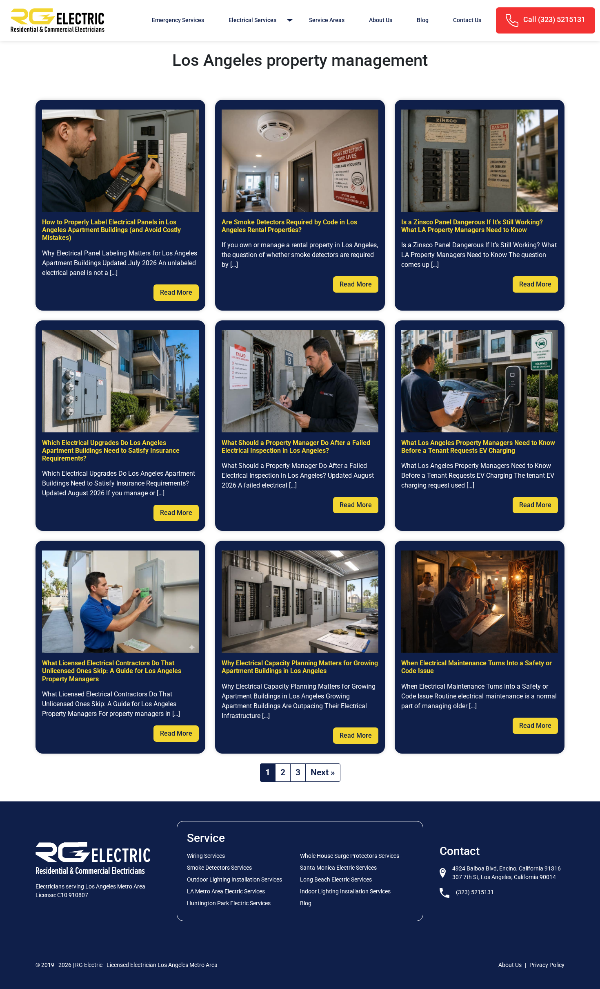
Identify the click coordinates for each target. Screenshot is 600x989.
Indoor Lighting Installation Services (345, 891)
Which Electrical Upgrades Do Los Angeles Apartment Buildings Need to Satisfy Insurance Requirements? (111, 450)
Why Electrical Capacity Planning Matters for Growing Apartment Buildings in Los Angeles (300, 667)
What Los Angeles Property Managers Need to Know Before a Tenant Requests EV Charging (478, 446)
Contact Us (467, 20)
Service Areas (326, 20)
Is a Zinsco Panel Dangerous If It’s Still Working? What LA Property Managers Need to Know (472, 226)
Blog (423, 20)
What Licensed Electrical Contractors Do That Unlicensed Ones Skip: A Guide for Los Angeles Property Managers (111, 670)
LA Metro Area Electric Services (226, 891)
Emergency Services (178, 20)
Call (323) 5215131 (553, 20)
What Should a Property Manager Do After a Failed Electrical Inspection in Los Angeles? (296, 446)
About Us (380, 20)
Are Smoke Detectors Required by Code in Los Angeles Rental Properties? (289, 226)
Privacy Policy (546, 965)
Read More (176, 292)
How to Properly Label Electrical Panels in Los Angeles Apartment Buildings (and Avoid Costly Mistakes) (111, 230)
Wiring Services (206, 856)
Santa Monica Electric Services (338, 867)
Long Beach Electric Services (336, 879)
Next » (323, 772)
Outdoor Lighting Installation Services (234, 879)
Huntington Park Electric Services (229, 903)
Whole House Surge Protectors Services (349, 856)
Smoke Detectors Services (219, 867)
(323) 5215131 (475, 892)
